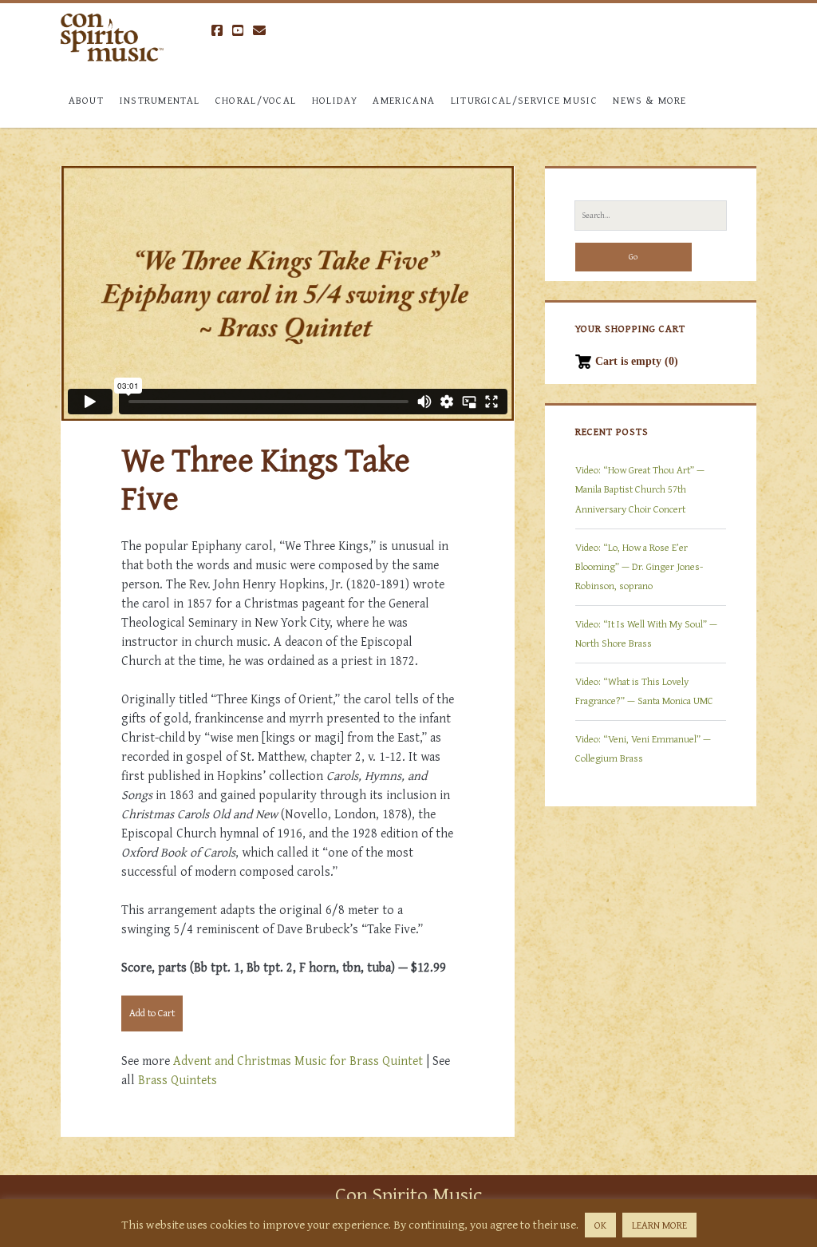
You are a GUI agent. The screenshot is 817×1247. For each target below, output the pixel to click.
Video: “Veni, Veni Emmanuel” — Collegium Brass (643, 748)
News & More (649, 100)
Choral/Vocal (256, 100)
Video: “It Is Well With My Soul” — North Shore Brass (646, 633)
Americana (404, 100)
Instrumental (160, 100)
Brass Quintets (177, 1079)
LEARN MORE (659, 1225)
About (87, 100)
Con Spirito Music (408, 1193)
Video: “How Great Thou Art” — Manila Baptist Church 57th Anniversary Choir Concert (640, 489)
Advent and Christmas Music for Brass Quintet (298, 1060)
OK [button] (600, 1225)
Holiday (334, 100)
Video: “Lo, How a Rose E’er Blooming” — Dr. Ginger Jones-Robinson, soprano (639, 566)
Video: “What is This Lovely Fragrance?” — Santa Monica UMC (644, 691)
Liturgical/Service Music (524, 100)
